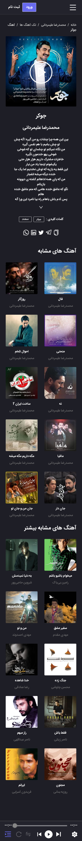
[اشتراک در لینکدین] (33, 234)
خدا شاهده (22, 680)
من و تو (21, 628)
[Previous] (39, 834)
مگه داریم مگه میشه (21, 456)
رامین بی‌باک (60, 582)
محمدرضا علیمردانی (60, 306)
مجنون (60, 785)
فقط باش (60, 733)
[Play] (58, 834)
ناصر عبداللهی (21, 739)
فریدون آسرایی (21, 792)
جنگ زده (60, 680)
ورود (29, 7)
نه (60, 404)
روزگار (21, 299)
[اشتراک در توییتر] (41, 234)
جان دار (60, 508)
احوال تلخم (21, 351)
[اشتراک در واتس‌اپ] (26, 234)
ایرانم (21, 785)
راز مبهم (21, 733)
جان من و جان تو (22, 508)
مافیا (60, 456)
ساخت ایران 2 (22, 404)
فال (60, 299)
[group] (41, 831)
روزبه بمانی (60, 792)
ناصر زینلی (60, 739)
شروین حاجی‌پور (21, 582)
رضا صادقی (21, 687)
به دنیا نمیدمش (22, 576)
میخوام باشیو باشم (60, 576)
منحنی (60, 351)
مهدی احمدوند (21, 635)
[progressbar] (41, 825)
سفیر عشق (60, 628)
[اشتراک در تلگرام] (48, 234)
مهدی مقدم (60, 635)
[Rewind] (49, 834)
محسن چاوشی (60, 687)
